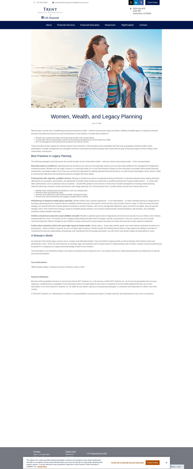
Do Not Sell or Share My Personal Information (127, 463)
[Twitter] (131, 2)
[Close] (166, 462)
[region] (96, 463)
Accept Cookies (152, 463)
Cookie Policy (42, 466)
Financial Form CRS (98, 453)
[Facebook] (141, 2)
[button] (48, 25)
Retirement (69, 454)
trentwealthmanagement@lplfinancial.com (71, 2)
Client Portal (152, 2)
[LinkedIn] (136, 2)
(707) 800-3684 (43, 454)
